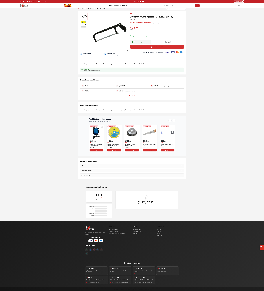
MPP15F (92, 147)
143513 (110, 147)
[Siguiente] (173, 120)
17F (163, 147)
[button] (239, 5)
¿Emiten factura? (85, 165)
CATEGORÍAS (123, 5)
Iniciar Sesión (239, 1)
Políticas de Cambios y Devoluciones (117, 233)
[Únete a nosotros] (262, 247)
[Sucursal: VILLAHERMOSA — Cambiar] (236, 5)
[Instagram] (94, 249)
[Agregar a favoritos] (157, 22)
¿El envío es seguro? (86, 170)
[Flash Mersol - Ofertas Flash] (67, 5)
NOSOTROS (22, 1)
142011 (146, 147)
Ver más (131, 95)
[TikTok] (145, 1)
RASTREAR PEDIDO (32, 1)
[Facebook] (137, 1)
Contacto (135, 233)
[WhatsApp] (135, 1)
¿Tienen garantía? (85, 175)
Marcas (159, 233)
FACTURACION (42, 1)
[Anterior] (170, 120)
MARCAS (116, 5)
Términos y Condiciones (114, 231)
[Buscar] (197, 5)
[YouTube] (143, 1)
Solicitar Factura (137, 231)
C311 (127, 147)
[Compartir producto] (154, 22)
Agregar (97, 150)
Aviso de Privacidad (113, 229)
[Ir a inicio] (24, 5)
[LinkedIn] (140, 1)
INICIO (110, 5)
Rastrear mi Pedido (137, 229)
